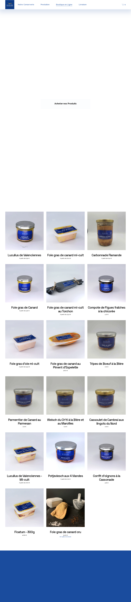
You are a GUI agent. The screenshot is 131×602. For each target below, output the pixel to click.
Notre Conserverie (26, 4)
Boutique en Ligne (64, 4)
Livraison (83, 4)
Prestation (45, 4)
